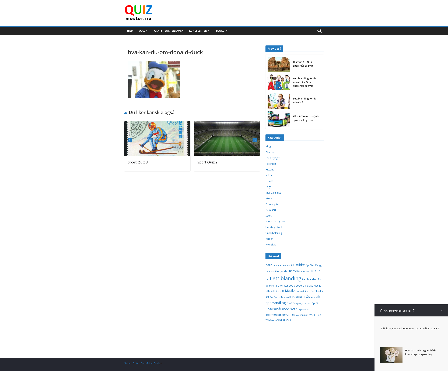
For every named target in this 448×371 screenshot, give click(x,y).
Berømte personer (281, 265)
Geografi (281, 271)
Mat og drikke (273, 192)
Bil (292, 265)
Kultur (268, 175)
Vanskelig (305, 314)
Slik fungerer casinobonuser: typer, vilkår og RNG (410, 328)
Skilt (309, 303)
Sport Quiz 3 (127, 162)
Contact (136, 363)
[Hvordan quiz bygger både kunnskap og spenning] (391, 350)
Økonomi (287, 319)
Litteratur (283, 285)
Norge (307, 291)
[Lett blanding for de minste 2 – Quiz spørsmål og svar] (279, 82)
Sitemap (127, 363)
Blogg (220, 30)
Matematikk (278, 291)
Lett (267, 279)
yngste (269, 320)
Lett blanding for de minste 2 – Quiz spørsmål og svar (304, 82)
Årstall (278, 319)
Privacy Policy (146, 363)
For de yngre (272, 158)
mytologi (300, 291)
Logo (268, 186)
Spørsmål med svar (281, 309)
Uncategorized (273, 227)
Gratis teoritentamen (169, 30)
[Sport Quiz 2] (216, 124)
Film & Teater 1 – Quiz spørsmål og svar (306, 118)
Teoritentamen (275, 315)
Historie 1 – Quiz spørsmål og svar (303, 63)
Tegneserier (303, 309)
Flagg (318, 265)
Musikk (290, 290)
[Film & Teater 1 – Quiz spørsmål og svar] (279, 119)
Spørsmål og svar (275, 221)
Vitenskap (270, 244)
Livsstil (269, 181)
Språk (315, 303)
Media (268, 198)
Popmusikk (286, 297)
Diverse (269, 152)
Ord (271, 297)
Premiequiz (271, 204)
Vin (319, 314)
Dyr (307, 265)
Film (312, 265)
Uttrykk (295, 315)
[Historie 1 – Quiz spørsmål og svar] (279, 64)
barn (268, 265)
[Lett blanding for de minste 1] (279, 101)
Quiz (142, 30)
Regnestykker (300, 303)
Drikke (299, 264)
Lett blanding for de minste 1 (304, 100)
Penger (277, 297)
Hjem (130, 30)
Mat (310, 285)
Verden (269, 238)
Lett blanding (285, 278)
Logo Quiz (302, 285)
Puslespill (270, 210)
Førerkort (270, 163)
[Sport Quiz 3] (147, 124)
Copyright (158, 363)
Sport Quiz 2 (197, 162)
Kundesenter (198, 30)
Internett (305, 271)
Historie (269, 169)
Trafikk (289, 315)
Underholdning (273, 233)
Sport (268, 215)
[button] (147, 30)
